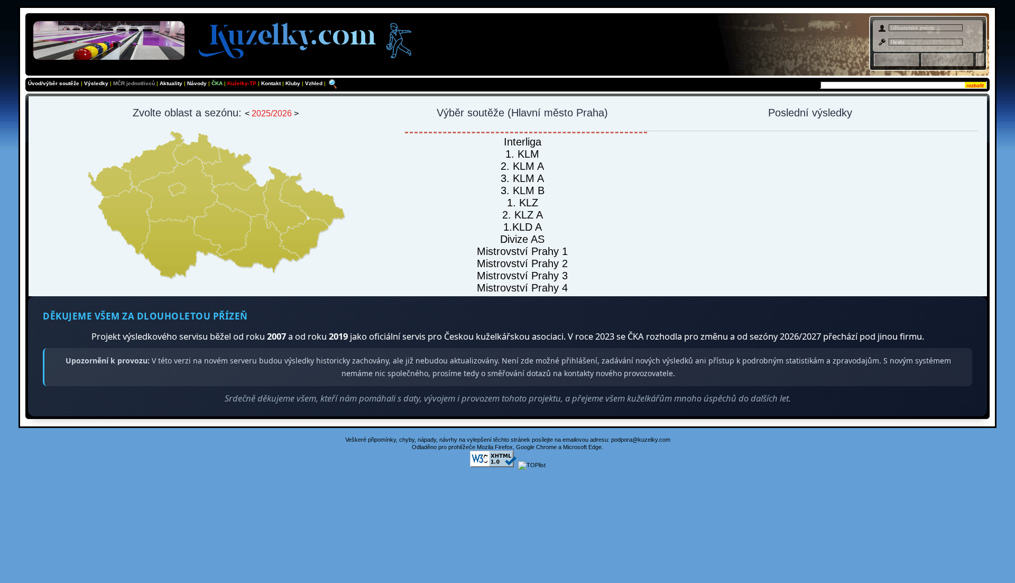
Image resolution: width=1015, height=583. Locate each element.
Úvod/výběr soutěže (53, 83)
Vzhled (314, 83)
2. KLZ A (522, 215)
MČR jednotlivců (134, 83)
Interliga (522, 142)
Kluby (293, 83)
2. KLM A (522, 166)
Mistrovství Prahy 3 (522, 275)
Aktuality (171, 83)
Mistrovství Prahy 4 (522, 288)
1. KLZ (522, 202)
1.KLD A (522, 227)
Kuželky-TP (241, 83)
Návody (197, 83)
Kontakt (271, 83)
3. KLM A (522, 178)
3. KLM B (523, 190)
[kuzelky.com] (226, 38)
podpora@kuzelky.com (640, 439)
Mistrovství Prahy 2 (522, 263)
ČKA (217, 83)
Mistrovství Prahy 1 (522, 251)
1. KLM (522, 154)
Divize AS (522, 239)
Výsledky (96, 83)
